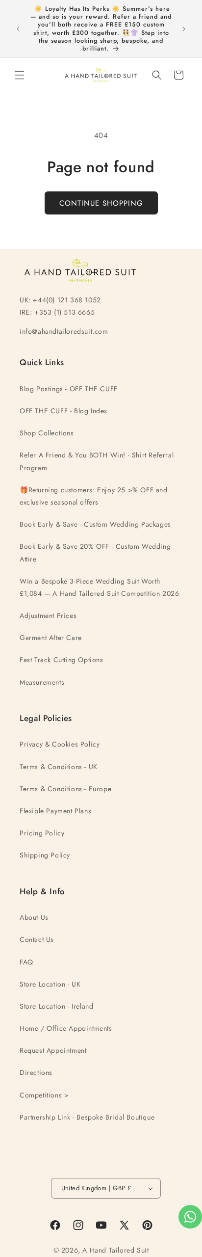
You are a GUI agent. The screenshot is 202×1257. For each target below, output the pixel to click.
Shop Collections (47, 433)
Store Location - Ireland (56, 1006)
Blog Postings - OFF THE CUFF (69, 389)
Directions (36, 1072)
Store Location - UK (50, 984)
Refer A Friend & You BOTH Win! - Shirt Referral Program (97, 461)
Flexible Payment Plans (55, 811)
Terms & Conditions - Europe (65, 789)
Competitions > (44, 1095)
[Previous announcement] (18, 29)
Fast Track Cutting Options (61, 660)
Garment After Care (51, 637)
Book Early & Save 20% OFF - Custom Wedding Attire (95, 552)
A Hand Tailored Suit (115, 1250)
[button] (19, 75)
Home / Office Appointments (66, 1028)
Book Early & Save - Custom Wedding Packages (95, 524)
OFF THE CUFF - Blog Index (63, 411)
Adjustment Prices (48, 615)
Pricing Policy (42, 833)
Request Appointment (53, 1050)
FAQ (26, 962)
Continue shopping (101, 203)
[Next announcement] (184, 29)
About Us (34, 917)
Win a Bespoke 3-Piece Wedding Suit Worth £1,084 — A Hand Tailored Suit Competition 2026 (99, 587)
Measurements (42, 682)
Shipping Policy (45, 855)
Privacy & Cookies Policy (60, 744)
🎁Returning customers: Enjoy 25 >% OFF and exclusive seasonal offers (94, 496)
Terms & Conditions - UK (59, 767)
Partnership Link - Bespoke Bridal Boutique (87, 1117)
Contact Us (37, 939)
